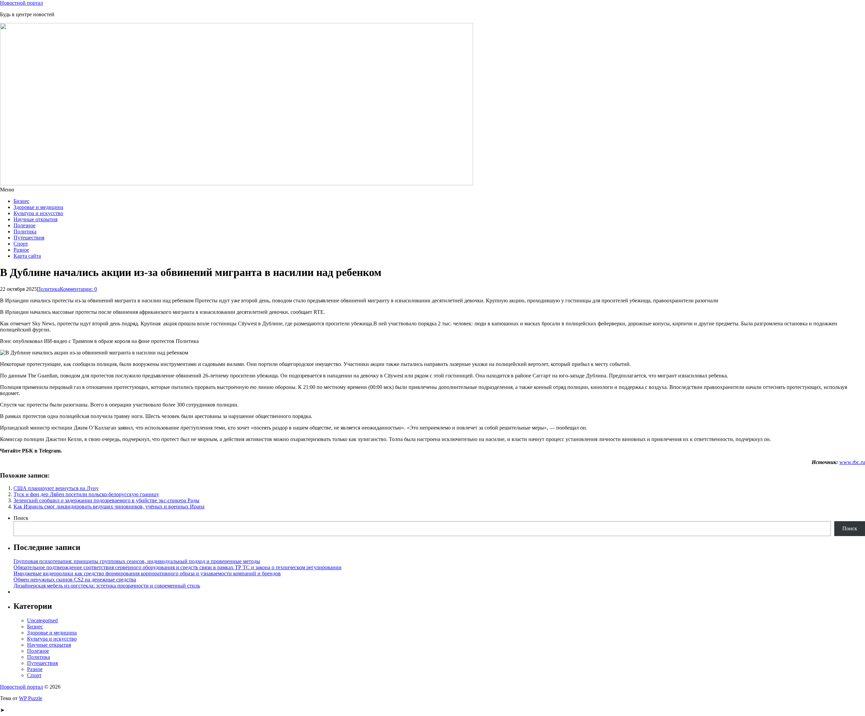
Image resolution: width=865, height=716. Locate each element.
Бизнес (21, 201)
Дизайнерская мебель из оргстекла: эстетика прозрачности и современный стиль (107, 585)
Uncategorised (42, 620)
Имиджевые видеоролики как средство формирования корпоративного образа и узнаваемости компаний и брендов (147, 573)
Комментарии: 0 (78, 289)
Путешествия (29, 237)
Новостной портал (21, 3)
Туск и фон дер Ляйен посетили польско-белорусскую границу (86, 494)
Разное (21, 250)
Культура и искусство (38, 213)
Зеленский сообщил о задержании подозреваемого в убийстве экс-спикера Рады (106, 500)
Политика (25, 231)
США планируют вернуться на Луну (56, 488)
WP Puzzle (30, 698)
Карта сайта (27, 256)
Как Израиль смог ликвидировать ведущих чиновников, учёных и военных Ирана (109, 506)
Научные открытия (35, 219)
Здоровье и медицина (38, 207)
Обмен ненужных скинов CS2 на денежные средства (75, 579)
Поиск (21, 518)
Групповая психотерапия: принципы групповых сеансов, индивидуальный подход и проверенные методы (137, 561)
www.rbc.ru (852, 462)
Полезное (24, 225)
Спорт (21, 244)
